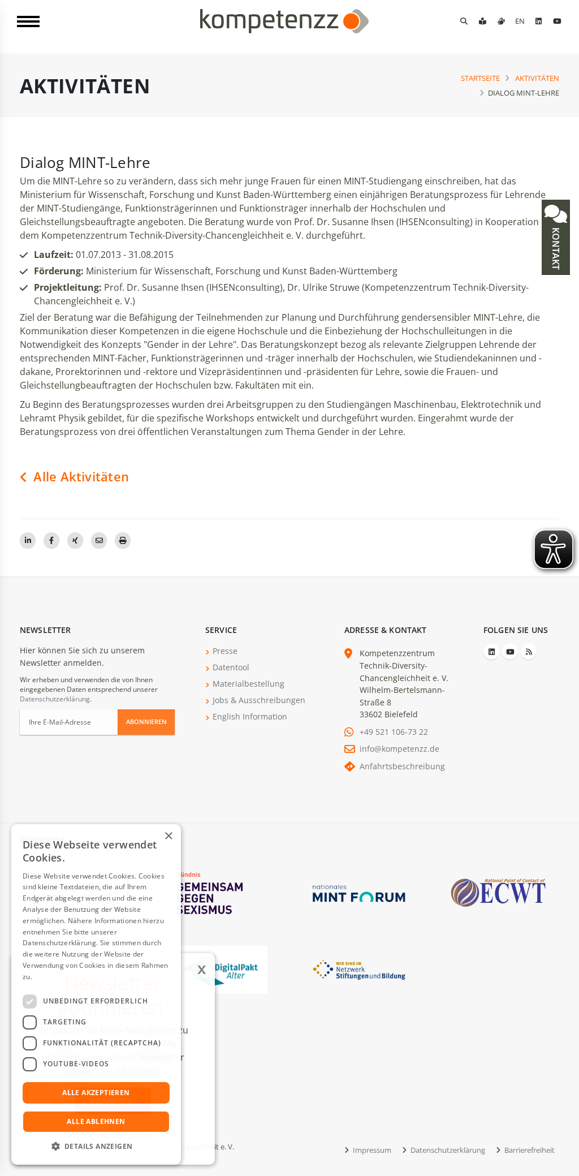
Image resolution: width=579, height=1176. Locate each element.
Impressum (371, 1150)
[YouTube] (557, 21)
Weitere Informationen (71, 976)
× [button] (168, 836)
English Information (250, 716)
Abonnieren (146, 721)
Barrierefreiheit (529, 1150)
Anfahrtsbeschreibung (402, 766)
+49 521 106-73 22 (394, 731)
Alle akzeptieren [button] (95, 1092)
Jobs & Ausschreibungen (259, 700)
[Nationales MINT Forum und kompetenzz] (359, 892)
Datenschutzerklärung (55, 699)
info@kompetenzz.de (399, 748)
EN (520, 21)
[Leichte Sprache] (482, 21)
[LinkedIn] (538, 21)
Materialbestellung (248, 683)
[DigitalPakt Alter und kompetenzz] (220, 968)
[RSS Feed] (529, 652)
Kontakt (556, 247)
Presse (225, 650)
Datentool (231, 667)
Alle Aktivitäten (79, 476)
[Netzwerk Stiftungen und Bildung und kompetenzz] (359, 968)
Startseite (480, 78)
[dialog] (96, 994)
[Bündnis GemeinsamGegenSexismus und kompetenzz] (220, 892)
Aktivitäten (537, 78)
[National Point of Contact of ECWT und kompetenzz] (498, 892)
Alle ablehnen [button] (96, 1121)
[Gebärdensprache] (501, 21)
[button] (96, 1146)
